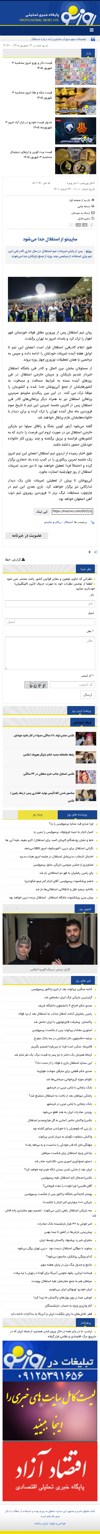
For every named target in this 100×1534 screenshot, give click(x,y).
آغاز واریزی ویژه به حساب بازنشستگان (68, 1305)
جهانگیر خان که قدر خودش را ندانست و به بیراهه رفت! (58, 1145)
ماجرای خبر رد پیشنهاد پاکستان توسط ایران (65, 1240)
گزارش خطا (13, 559)
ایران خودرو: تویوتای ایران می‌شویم (70, 1289)
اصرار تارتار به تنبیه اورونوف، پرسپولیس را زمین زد (63, 832)
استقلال (68, 521)
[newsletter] (26, 535)
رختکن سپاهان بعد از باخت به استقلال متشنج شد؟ (60, 1095)
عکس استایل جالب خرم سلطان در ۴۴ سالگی (48, 774)
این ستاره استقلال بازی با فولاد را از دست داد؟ (63, 1063)
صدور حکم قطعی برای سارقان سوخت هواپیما (64, 1071)
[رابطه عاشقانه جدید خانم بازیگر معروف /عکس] (86, 758)
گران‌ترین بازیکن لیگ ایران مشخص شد (68, 997)
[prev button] (17, 908)
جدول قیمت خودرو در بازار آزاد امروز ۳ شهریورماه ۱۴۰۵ (28, 125)
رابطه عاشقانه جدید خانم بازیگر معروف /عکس (48, 755)
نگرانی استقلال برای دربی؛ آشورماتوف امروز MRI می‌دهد (58, 848)
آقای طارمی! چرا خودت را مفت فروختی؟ (67, 1186)
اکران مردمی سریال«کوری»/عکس (50, 969)
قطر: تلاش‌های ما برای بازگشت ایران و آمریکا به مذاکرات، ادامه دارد (51, 1314)
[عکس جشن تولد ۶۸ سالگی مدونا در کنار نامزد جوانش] (86, 738)
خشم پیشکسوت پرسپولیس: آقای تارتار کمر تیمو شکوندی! (59, 881)
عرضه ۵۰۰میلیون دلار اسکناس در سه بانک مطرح (63, 1038)
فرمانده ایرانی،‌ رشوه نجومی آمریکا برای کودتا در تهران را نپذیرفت (53, 1273)
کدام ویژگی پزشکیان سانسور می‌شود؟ (69, 1256)
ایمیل (91, 612)
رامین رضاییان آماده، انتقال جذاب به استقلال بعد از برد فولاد (55, 1013)
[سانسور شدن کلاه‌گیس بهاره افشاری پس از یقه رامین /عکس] (86, 796)
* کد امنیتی (87, 675)
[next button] (7, 908)
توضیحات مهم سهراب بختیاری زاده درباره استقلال (58, 39)
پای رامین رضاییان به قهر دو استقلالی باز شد (66, 873)
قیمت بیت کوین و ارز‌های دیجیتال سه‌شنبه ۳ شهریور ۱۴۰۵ (31, 155)
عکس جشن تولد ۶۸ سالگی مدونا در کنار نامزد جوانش (44, 735)
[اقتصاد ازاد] (50, 1471)
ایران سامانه (41, 1523)
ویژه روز (38, 814)
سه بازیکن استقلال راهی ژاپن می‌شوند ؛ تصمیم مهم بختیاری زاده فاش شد (50, 1213)
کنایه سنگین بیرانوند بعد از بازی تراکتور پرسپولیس (61, 989)
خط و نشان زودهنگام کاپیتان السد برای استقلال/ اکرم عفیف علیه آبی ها (49, 840)
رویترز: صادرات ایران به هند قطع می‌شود (67, 1112)
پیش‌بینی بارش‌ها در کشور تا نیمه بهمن (68, 1232)
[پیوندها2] (50, 1411)
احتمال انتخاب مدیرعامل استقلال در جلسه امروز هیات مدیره (56, 856)
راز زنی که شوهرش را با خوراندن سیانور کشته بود (62, 1128)
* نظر (90, 631)
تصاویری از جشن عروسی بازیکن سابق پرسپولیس (63, 864)
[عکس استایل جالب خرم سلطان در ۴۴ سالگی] (86, 777)
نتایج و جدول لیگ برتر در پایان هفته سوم (66, 1264)
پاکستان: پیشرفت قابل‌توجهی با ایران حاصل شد (63, 1022)
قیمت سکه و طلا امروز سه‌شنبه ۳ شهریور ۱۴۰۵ (32, 95)
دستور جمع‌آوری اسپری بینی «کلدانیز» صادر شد (63, 1161)
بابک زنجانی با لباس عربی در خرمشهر (69, 1087)
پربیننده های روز (77, 814)
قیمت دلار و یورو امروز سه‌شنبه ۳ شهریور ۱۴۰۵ (32, 65)
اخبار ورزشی (87, 182)
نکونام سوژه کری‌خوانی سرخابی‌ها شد (69, 1079)
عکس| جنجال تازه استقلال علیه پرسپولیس (66, 1177)
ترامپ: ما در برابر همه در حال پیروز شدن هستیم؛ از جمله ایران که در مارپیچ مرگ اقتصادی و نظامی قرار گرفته (53, 1334)
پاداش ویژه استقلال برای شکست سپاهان (66, 1153)
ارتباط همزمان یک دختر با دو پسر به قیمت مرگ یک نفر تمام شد (53, 1054)
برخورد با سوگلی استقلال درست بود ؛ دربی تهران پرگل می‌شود (54, 1248)
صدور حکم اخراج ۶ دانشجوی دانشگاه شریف (65, 1005)
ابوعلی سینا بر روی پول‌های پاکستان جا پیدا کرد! (63, 1297)
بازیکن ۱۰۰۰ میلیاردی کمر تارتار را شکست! (67, 1202)
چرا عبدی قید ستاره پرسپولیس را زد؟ (71, 823)
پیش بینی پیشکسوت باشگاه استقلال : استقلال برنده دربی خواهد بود (51, 897)
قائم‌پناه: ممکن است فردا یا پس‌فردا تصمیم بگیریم (61, 1046)
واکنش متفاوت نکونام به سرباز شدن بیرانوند (65, 1136)
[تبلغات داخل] (50, 1361)
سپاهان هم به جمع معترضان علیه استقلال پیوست (62, 1281)
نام (92, 594)
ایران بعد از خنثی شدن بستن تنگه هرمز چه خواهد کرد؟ (58, 1169)
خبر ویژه (72, 182)
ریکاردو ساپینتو (52, 521)
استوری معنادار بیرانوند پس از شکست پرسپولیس (62, 1030)
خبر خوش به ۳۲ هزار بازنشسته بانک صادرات (64, 1223)
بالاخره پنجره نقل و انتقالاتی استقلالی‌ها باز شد (64, 889)
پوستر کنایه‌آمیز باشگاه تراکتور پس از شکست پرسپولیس (58, 1194)
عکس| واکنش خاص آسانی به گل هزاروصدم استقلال (60, 1120)
